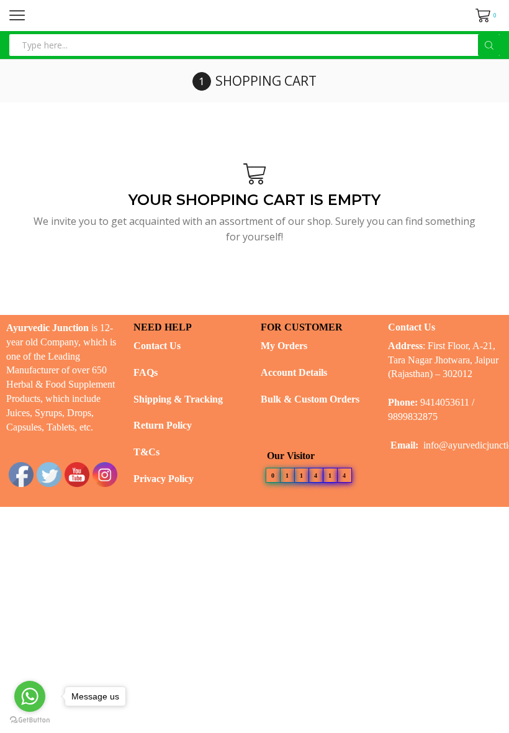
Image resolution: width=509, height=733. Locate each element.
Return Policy (162, 425)
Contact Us (157, 345)
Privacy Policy (163, 478)
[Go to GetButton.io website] (30, 720)
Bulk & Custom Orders (310, 399)
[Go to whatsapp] (29, 696)
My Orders (284, 345)
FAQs (145, 372)
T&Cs (146, 452)
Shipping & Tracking (178, 399)
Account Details (294, 372)
